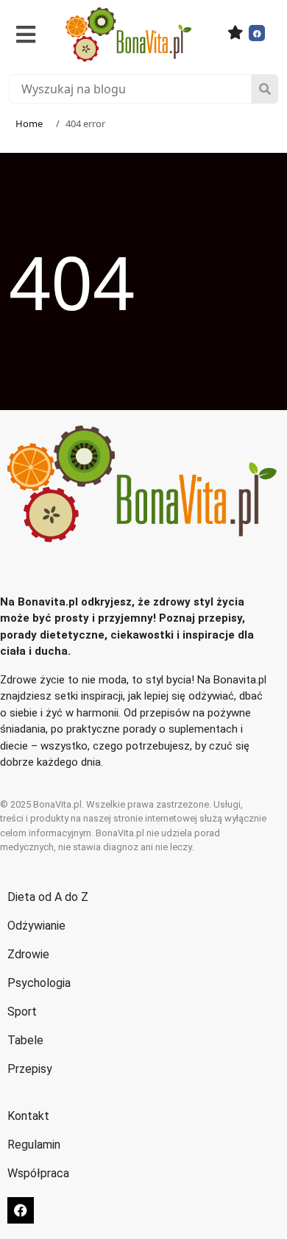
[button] (26, 34)
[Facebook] (257, 33)
